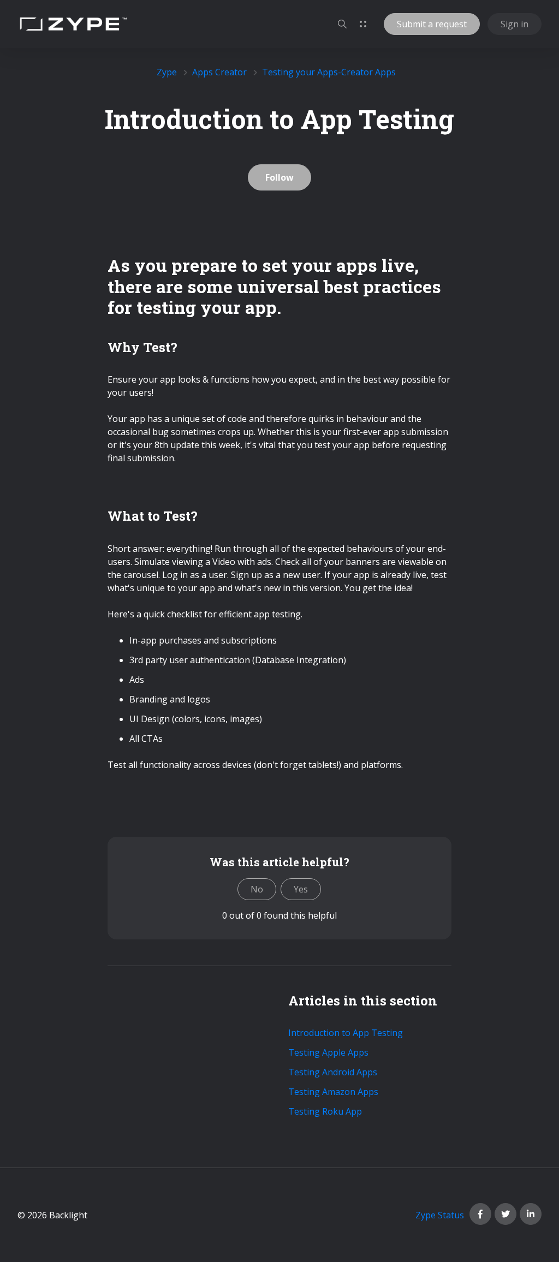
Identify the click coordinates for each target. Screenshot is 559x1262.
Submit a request (432, 24)
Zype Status (439, 1215)
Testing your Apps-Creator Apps (329, 72)
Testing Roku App (325, 1111)
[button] (342, 24)
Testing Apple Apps (328, 1052)
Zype (167, 72)
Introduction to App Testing (345, 1033)
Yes (301, 889)
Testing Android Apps (332, 1072)
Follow (279, 177)
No (257, 889)
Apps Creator (219, 72)
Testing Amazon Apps (333, 1092)
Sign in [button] (514, 24)
